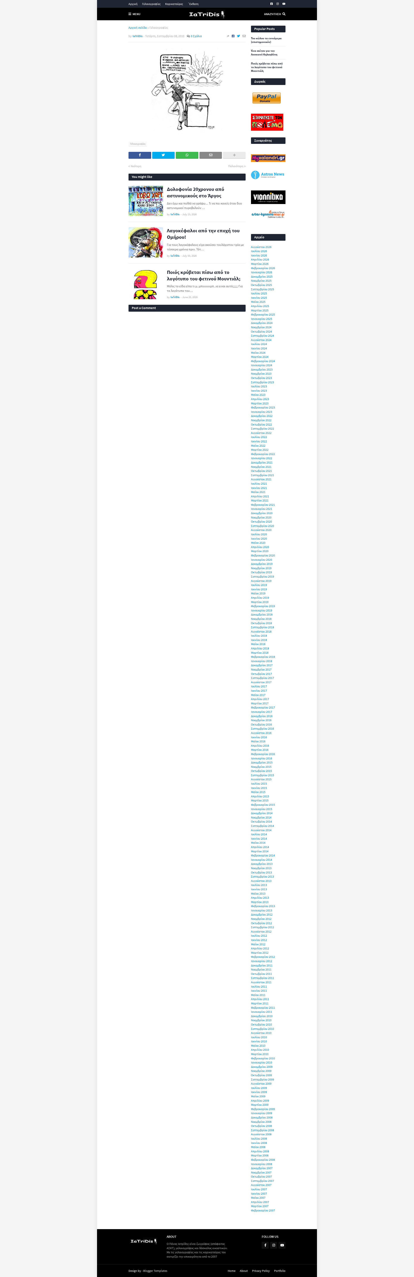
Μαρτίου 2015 (259, 800)
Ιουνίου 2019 (259, 589)
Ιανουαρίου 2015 (261, 809)
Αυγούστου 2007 (261, 1185)
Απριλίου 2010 (260, 1050)
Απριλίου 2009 (260, 1101)
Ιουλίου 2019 (259, 585)
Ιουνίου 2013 (259, 889)
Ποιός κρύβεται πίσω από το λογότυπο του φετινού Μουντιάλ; (203, 275)
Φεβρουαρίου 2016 (263, 754)
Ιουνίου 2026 (259, 255)
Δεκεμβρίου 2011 (262, 965)
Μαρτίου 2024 (259, 357)
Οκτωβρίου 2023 (261, 378)
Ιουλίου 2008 (259, 1138)
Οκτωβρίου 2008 (261, 1126)
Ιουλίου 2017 (259, 686)
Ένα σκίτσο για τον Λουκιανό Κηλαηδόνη (264, 52)
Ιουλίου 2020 (259, 534)
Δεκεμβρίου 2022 (262, 416)
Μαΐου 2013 (258, 893)
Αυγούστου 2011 (261, 982)
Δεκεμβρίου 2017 (262, 665)
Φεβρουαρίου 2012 (263, 957)
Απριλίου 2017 (260, 699)
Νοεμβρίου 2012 (261, 919)
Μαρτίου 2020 (259, 551)
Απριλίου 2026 (260, 259)
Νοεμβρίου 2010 (261, 1020)
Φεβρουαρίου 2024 (263, 361)
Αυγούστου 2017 (261, 682)
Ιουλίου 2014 (259, 834)
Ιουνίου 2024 (259, 348)
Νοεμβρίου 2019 (261, 568)
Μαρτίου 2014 (259, 851)
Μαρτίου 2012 (259, 953)
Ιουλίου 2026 (259, 251)
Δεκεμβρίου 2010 (262, 1016)
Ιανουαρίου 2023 (261, 412)
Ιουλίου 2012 (259, 936)
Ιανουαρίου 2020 (261, 560)
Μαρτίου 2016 (259, 750)
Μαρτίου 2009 (259, 1105)
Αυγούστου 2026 (261, 247)
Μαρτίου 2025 (259, 310)
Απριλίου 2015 (260, 796)
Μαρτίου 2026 (259, 264)
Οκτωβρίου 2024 (261, 331)
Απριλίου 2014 (260, 847)
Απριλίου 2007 (260, 1202)
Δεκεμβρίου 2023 (262, 369)
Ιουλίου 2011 (259, 986)
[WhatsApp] (187, 155)
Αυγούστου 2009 (261, 1083)
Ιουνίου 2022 (259, 441)
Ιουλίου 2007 (259, 1189)
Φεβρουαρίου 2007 (263, 1210)
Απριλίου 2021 (260, 496)
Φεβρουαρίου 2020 (263, 555)
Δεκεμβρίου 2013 (262, 864)
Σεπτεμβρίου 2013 (262, 876)
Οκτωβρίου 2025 (261, 285)
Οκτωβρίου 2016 (261, 724)
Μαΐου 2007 (258, 1198)
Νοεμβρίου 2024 (261, 327)
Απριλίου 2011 (260, 999)
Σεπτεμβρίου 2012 (262, 927)
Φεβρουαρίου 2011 (263, 1008)
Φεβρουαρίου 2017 (263, 707)
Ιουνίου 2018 (259, 640)
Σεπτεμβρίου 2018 (262, 627)
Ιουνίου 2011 (259, 991)
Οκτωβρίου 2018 (261, 623)
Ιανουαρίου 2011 (261, 1012)
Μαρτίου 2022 (259, 450)
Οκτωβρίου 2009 (261, 1075)
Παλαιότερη (235, 166)
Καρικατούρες (174, 4)
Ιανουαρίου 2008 (261, 1164)
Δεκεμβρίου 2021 (262, 462)
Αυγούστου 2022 (261, 433)
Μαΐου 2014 (258, 843)
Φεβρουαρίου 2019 (263, 606)
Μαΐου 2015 (258, 792)
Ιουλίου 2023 (259, 386)
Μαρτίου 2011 (259, 1003)
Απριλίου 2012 (260, 948)
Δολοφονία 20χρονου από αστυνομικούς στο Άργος (195, 192)
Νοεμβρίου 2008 (261, 1122)
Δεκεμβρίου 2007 (262, 1168)
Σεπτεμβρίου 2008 (262, 1130)
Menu (136, 14)
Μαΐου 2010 (258, 1046)
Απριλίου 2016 (260, 746)
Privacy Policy (261, 1271)
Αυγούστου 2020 (261, 530)
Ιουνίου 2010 (259, 1041)
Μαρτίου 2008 (259, 1155)
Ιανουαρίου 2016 (261, 758)
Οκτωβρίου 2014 (261, 821)
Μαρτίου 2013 (259, 902)
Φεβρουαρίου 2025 (263, 314)
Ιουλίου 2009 (259, 1088)
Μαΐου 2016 (258, 741)
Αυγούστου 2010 (261, 1033)
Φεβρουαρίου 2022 (263, 454)
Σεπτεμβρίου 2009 (262, 1079)
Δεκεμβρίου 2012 (262, 914)
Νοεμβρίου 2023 (261, 373)
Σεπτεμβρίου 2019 (262, 576)
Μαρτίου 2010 (259, 1054)
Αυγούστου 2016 (261, 733)
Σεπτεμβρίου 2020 (262, 526)
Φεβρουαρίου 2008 (263, 1160)
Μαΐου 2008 (258, 1147)
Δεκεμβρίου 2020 (262, 513)
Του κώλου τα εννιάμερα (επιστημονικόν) (266, 40)
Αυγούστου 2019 (261, 581)
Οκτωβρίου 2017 (261, 674)
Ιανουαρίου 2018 (261, 661)
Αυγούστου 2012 (261, 931)
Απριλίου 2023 (260, 399)
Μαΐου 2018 (258, 644)
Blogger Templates (155, 1271)
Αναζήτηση (272, 14)
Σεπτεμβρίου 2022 (262, 428)
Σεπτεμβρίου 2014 (262, 826)
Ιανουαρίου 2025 (261, 319)
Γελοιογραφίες (151, 4)
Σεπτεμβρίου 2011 (262, 978)
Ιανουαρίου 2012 (261, 961)
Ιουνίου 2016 (259, 737)
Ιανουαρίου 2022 (261, 458)
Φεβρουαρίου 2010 (263, 1058)
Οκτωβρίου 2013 (261, 872)
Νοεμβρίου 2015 (261, 767)
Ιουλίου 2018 (259, 636)
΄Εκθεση (193, 4)
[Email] (244, 36)
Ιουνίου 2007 (259, 1193)
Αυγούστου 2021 (261, 479)
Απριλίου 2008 (260, 1151)
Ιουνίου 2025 (259, 298)
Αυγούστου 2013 (261, 881)
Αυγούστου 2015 (261, 779)
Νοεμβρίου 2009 (261, 1071)
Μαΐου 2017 (258, 695)
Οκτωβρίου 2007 (261, 1176)
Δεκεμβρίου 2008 (262, 1117)
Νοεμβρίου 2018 (261, 619)
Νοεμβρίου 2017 (261, 669)
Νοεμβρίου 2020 (261, 517)
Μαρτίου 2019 (259, 602)
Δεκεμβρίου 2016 (262, 716)
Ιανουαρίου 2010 (261, 1062)
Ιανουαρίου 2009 (261, 1113)
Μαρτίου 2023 (259, 403)
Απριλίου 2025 (260, 306)
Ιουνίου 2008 (259, 1143)
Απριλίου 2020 (260, 547)
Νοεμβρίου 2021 (261, 467)
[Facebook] (233, 36)
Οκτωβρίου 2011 (261, 974)
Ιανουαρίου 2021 (261, 509)
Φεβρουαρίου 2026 (263, 268)
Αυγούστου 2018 (261, 631)
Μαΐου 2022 (258, 446)
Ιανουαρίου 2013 (261, 910)
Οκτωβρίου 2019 (261, 572)
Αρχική (133, 4)
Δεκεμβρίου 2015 (262, 762)
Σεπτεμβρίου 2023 (262, 382)
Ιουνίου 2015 (259, 788)
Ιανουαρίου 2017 (261, 712)
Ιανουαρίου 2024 (261, 365)
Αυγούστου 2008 (261, 1134)
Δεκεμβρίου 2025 (262, 276)
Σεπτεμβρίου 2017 (262, 678)
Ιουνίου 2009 (259, 1092)
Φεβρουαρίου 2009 (263, 1109)
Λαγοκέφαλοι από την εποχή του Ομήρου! (203, 233)
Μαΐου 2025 (258, 302)
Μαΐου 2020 (258, 543)
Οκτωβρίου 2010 (261, 1024)
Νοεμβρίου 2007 (261, 1172)
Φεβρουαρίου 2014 (263, 855)
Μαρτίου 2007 (259, 1206)
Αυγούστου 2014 (261, 830)
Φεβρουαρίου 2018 (263, 657)
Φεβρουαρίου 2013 (263, 906)
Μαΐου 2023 (258, 395)
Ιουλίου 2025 (259, 293)
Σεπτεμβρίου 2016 (262, 728)
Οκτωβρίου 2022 (261, 424)
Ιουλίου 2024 (259, 344)
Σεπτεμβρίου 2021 (262, 475)
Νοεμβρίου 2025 (261, 281)
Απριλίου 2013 (260, 898)
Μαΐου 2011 (258, 995)
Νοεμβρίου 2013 (261, 868)
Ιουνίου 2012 (259, 940)
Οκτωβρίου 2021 (261, 471)
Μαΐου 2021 (258, 492)
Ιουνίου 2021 (259, 488)
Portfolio (279, 1271)
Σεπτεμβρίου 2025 (262, 289)
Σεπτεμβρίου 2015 (262, 775)
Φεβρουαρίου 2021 (263, 505)
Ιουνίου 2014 (259, 838)
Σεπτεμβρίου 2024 (262, 336)
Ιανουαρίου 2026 (261, 272)
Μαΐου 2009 (258, 1096)
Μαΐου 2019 (258, 593)
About (244, 1271)
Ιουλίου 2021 (259, 483)
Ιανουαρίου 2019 (261, 610)
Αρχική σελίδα (138, 28)
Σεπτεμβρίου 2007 (262, 1181)
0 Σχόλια (196, 36)
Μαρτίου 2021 (259, 500)
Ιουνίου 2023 (259, 391)
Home (231, 1271)
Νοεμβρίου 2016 (261, 720)
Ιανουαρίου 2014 (261, 860)
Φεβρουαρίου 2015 (263, 805)
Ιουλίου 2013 (259, 885)
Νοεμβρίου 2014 (261, 817)
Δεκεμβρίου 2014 (262, 813)
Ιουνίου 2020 (259, 538)
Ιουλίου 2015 (259, 783)
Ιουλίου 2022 (259, 437)
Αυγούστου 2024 (261, 340)
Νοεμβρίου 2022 (261, 420)
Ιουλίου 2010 (259, 1037)
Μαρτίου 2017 (259, 703)
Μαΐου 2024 (258, 353)
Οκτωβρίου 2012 (261, 923)
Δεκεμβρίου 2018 (262, 614)
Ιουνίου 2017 (259, 691)
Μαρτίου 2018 (259, 653)
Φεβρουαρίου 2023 (263, 407)
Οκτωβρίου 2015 (261, 771)
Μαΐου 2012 (258, 944)
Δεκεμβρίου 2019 (262, 564)
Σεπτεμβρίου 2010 (262, 1029)
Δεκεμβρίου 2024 (262, 323)
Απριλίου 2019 (260, 598)
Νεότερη (136, 166)
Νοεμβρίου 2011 (261, 969)
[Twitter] (238, 36)
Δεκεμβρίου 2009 (262, 1067)
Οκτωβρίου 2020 (261, 521)
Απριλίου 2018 (260, 648)
